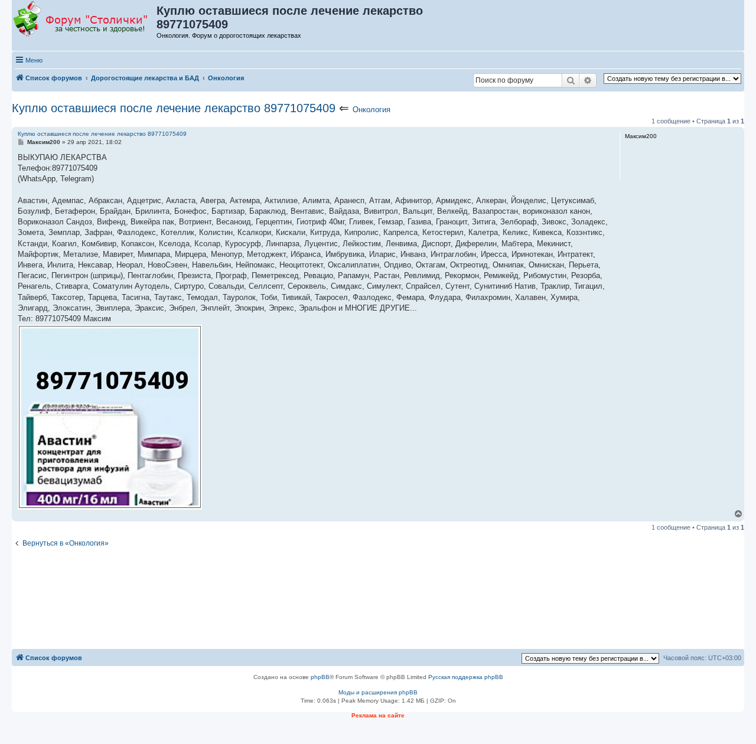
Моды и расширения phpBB (378, 692)
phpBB (320, 677)
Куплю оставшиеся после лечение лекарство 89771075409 (173, 108)
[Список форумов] (85, 19)
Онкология (371, 109)
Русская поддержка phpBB (465, 677)
